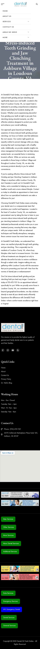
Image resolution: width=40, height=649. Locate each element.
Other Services (8, 527)
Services (7, 21)
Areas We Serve (10, 32)
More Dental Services (11, 543)
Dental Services (9, 617)
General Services (9, 625)
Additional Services (10, 551)
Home (5, 11)
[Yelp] (18, 350)
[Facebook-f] (2, 350)
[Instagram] (7, 350)
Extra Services (8, 593)
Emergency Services (10, 601)
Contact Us (8, 27)
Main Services (8, 519)
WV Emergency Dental (11, 609)
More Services (8, 535)
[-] (20, 4)
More (5, 37)
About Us (7, 16)
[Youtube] (13, 350)
